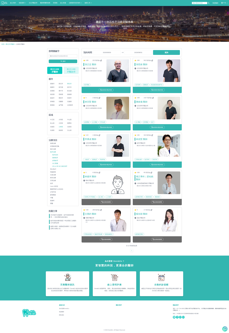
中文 (224, 3)
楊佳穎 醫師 (141, 214)
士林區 (61, 126)
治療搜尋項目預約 (74, 3)
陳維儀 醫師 (141, 102)
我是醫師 (215, 3)
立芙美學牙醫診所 (91, 68)
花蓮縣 (69, 101)
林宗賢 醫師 (90, 102)
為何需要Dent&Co (64, 308)
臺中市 (61, 91)
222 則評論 (96, 60)
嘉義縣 (69, 94)
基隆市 (52, 83)
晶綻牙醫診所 (140, 218)
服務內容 (62, 305)
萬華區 (69, 123)
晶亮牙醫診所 (140, 143)
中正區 (52, 119)
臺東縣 (52, 105)
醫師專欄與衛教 (45, 3)
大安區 (61, 123)
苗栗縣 (52, 91)
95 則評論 (147, 172)
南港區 (61, 130)
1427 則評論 (148, 98)
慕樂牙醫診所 (89, 218)
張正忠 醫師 (90, 64)
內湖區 (52, 130)
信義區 (52, 126)
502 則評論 (147, 60)
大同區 (61, 119)
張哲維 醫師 (141, 64)
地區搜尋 (22, 3)
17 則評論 (147, 210)
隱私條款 (61, 315)
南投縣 (52, 94)
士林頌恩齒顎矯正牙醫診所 (145, 183)
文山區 (69, 130)
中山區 (69, 119)
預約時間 (87, 52)
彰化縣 (69, 91)
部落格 (55, 3)
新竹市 (69, 87)
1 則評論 (95, 135)
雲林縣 (61, 94)
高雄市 (69, 98)
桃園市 (52, 87)
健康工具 (87, 3)
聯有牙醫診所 (89, 180)
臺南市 (61, 98)
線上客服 (63, 3)
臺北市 (69, 83)
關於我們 (119, 305)
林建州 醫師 (90, 176)
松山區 (52, 123)
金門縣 (61, 105)
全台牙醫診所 (33, 3)
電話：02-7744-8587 (179, 308)
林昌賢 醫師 (141, 139)
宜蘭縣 (61, 101)
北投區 (69, 126)
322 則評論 (147, 135)
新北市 (61, 83)
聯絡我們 (176, 305)
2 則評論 (95, 98)
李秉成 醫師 (90, 139)
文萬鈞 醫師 (90, 214)
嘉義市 (52, 98)
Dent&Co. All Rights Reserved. (116, 330)
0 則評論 (95, 172)
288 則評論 (96, 210)
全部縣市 (70, 105)
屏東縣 (52, 101)
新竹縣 (61, 87)
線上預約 (13, 3)
